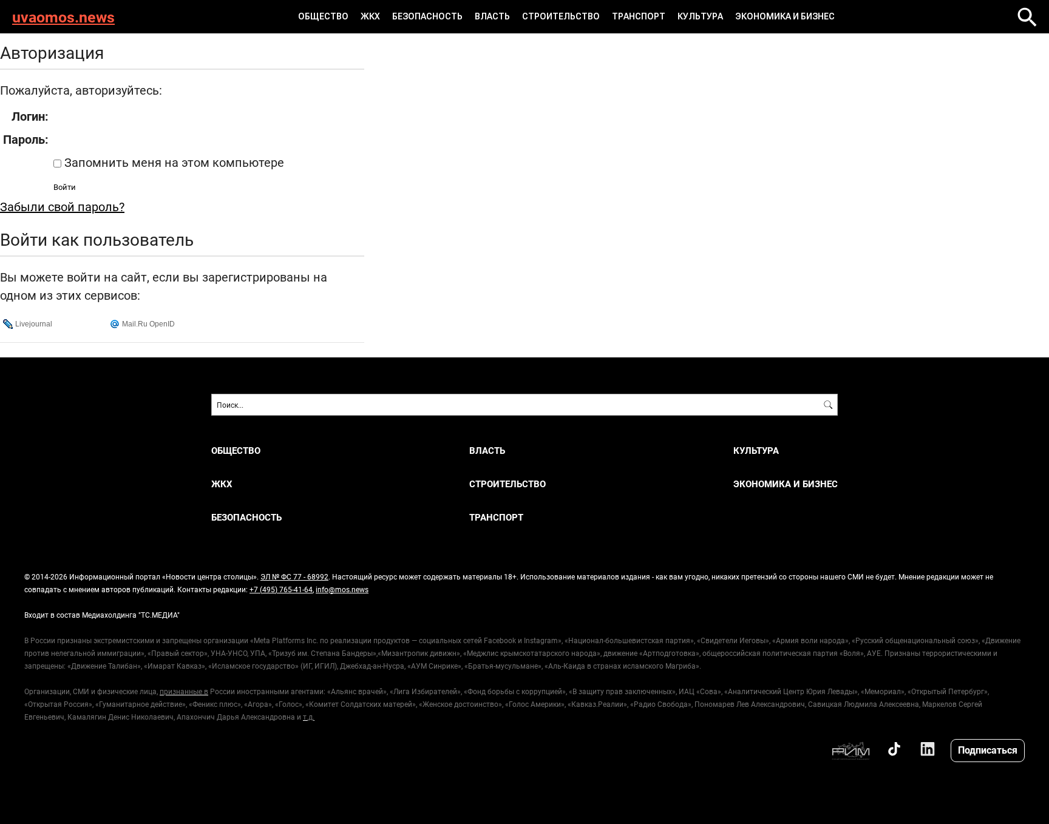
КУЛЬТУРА (700, 16)
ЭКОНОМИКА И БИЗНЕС (785, 16)
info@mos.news (342, 589)
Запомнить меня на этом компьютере (172, 162)
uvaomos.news (63, 16)
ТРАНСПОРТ (638, 16)
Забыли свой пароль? (62, 206)
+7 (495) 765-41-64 (281, 589)
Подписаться (987, 749)
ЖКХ (370, 16)
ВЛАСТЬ (492, 16)
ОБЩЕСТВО (323, 16)
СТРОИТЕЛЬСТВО (561, 16)
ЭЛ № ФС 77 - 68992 (294, 576)
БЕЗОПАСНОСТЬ (427, 16)
